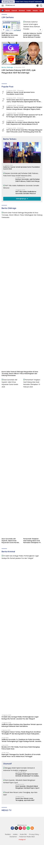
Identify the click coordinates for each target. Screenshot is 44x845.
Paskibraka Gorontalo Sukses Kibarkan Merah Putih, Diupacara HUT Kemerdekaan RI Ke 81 (22, 123)
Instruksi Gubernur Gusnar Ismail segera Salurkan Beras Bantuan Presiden (32, 35)
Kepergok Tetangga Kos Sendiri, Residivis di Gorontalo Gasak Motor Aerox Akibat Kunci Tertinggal (21, 755)
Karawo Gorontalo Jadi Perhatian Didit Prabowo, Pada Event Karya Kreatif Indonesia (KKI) (27, 180)
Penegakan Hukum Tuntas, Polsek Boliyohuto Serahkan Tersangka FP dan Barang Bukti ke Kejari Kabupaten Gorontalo (21, 733)
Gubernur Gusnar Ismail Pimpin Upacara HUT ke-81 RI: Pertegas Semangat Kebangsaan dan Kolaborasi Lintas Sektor (24, 116)
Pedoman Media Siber (27, 837)
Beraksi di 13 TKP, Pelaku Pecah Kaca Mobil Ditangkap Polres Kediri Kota (21, 748)
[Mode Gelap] (37, 5)
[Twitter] (16, 828)
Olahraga (10, 67)
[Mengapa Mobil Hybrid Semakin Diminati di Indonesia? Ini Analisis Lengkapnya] (22, 769)
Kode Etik (23, 834)
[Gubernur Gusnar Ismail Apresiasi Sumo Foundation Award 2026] (22, 152)
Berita (4, 67)
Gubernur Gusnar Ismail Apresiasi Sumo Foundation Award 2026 (20, 93)
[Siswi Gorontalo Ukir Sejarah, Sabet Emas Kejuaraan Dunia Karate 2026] (11, 458)
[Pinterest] (20, 828)
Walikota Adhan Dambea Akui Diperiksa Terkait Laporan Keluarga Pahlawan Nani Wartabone (22, 725)
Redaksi (8, 834)
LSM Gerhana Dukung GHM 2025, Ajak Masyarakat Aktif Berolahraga (19, 71)
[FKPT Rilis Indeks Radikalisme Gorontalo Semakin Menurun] (11, 26)
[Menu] (3, 5)
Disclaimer (13, 837)
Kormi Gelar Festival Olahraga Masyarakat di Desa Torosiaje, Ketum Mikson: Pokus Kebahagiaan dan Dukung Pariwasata (20, 373)
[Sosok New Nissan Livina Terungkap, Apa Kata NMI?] (22, 793)
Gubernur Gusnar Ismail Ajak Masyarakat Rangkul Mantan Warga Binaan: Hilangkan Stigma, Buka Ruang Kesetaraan (24, 108)
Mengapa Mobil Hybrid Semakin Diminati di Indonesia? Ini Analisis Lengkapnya (27, 775)
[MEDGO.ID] (10, 5)
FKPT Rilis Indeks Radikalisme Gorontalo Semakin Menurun (10, 35)
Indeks (15, 834)
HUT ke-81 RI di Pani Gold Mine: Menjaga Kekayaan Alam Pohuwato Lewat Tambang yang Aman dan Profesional (24, 131)
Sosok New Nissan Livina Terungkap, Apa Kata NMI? (24, 799)
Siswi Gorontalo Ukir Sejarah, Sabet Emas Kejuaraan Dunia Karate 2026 (10, 541)
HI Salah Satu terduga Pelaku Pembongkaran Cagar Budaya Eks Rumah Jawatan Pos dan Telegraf (20, 718)
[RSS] (32, 828)
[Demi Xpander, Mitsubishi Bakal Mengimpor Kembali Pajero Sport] (22, 781)
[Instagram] (24, 828)
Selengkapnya (21, 199)
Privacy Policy (34, 834)
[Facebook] (12, 828)
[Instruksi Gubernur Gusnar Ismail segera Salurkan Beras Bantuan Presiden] (32, 26)
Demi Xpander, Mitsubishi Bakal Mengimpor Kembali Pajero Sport (27, 787)
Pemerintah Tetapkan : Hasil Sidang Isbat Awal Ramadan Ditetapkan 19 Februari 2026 (31, 541)
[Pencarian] (41, 5)
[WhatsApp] (28, 828)
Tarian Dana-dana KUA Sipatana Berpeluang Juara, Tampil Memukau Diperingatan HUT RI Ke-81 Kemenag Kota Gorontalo (23, 101)
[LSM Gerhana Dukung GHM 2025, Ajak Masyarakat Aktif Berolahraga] (22, 53)
